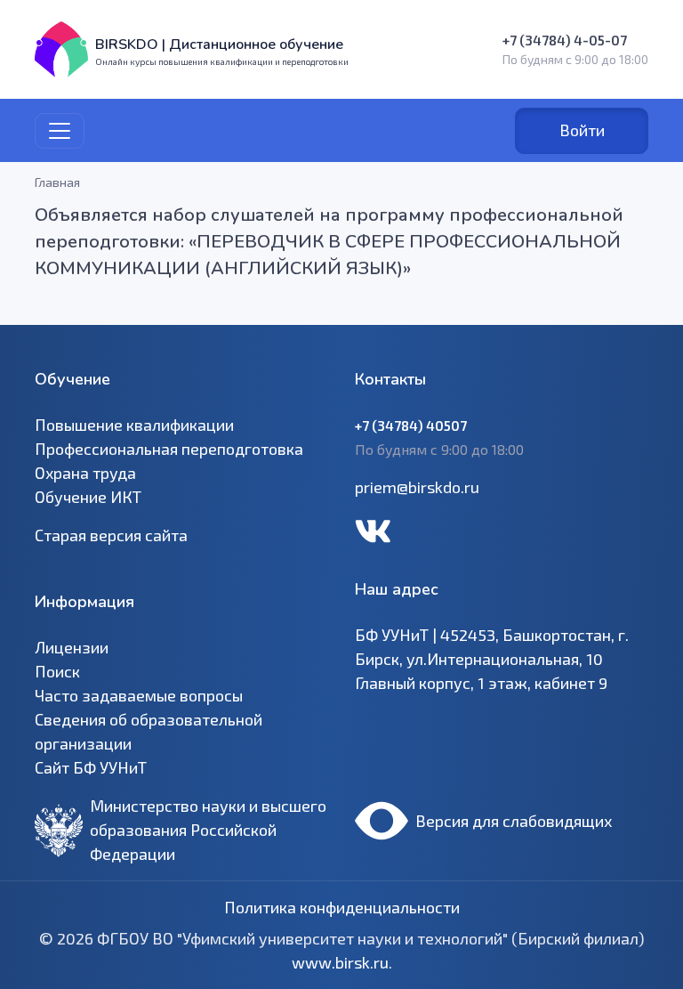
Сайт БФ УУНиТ (91, 767)
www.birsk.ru (340, 962)
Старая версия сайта (111, 535)
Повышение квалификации (134, 424)
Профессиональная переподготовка (169, 448)
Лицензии (71, 647)
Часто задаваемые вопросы (139, 695)
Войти (582, 130)
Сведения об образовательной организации (148, 731)
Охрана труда (85, 472)
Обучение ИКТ (88, 497)
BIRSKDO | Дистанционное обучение (219, 44)
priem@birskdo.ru (417, 487)
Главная (57, 182)
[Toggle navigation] (59, 131)
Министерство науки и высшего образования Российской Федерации (208, 829)
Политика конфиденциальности (342, 907)
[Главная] (61, 49)
